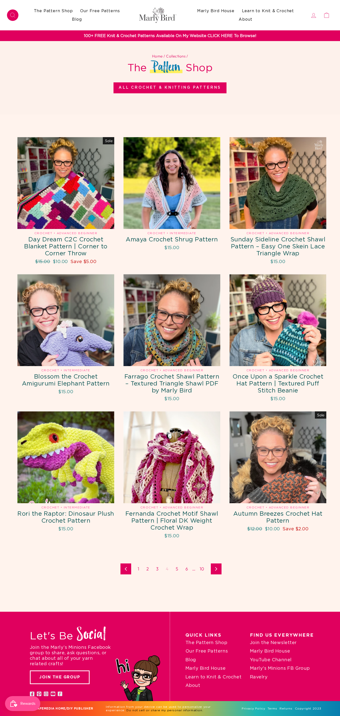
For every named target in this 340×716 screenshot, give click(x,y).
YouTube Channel (271, 660)
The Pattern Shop (53, 11)
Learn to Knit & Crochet (268, 11)
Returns (286, 708)
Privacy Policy (253, 708)
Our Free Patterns (100, 11)
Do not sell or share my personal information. (164, 710)
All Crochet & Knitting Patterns (170, 87)
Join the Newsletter (273, 643)
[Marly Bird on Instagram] (46, 694)
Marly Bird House (215, 11)
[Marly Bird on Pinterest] (39, 694)
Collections (175, 56)
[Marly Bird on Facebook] (32, 694)
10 (202, 569)
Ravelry (259, 677)
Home (157, 56)
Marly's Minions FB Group (280, 668)
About (245, 19)
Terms (272, 708)
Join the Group (59, 677)
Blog (77, 19)
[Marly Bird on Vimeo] (60, 694)
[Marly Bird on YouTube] (53, 694)
